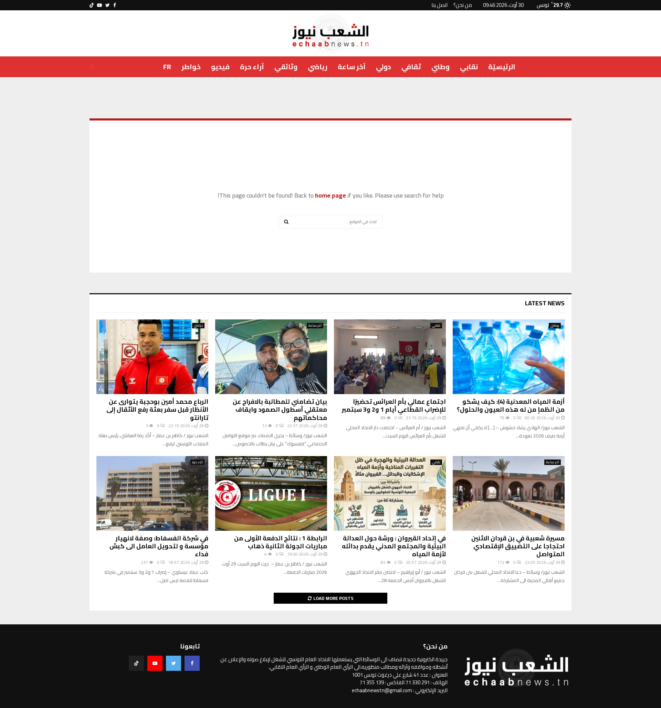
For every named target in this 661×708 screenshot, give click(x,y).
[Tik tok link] (92, 5)
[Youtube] (154, 663)
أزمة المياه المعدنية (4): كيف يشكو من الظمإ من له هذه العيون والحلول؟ (511, 405)
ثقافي (411, 66)
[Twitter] (173, 663)
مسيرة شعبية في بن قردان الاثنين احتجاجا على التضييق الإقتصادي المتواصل (518, 546)
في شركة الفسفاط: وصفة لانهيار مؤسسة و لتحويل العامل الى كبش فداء (158, 546)
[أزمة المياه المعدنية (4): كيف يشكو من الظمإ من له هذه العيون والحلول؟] (509, 356)
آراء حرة (252, 66)
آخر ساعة (352, 66)
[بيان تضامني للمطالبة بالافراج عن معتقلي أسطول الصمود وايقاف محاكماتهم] (271, 356)
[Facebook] (192, 663)
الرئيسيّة (501, 66)
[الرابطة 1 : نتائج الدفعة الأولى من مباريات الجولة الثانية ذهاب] (271, 493)
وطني (440, 66)
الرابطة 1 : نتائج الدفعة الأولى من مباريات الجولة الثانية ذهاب (280, 542)
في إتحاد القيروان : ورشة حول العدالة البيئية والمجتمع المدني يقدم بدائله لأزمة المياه (394, 546)
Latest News (545, 303)
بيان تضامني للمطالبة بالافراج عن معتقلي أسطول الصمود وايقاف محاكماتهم (280, 409)
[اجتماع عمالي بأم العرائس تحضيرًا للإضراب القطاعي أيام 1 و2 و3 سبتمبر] (390, 356)
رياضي (317, 66)
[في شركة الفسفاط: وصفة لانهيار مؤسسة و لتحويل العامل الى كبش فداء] (152, 493)
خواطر (191, 66)
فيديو (220, 66)
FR (167, 66)
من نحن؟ (462, 5)
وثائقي (285, 66)
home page (330, 195)
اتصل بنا (439, 5)
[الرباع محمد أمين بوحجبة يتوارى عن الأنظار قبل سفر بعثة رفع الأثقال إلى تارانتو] (152, 356)
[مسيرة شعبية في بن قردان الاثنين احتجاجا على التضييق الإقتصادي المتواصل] (509, 493)
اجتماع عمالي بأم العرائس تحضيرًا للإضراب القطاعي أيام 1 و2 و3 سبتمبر (394, 405)
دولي (383, 66)
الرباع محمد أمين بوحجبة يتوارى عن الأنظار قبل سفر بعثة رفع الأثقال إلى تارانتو (157, 409)
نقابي (469, 66)
